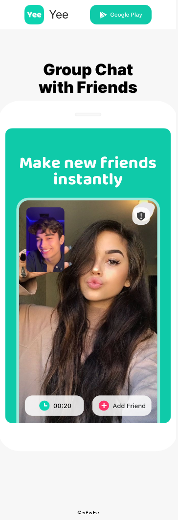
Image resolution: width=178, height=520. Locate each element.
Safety (88, 513)
